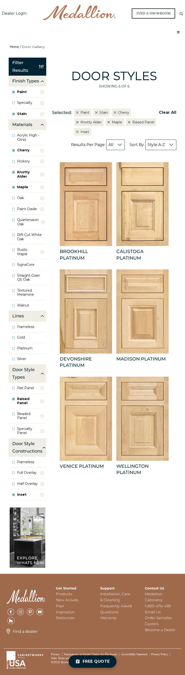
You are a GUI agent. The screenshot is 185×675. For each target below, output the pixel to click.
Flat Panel (25, 388)
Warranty (108, 617)
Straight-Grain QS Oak (28, 278)
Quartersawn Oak (28, 222)
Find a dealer (25, 631)
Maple (22, 187)
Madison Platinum (141, 359)
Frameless (25, 327)
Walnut (23, 305)
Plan (60, 606)
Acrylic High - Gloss (28, 137)
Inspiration (65, 612)
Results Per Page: (92, 144)
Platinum (25, 348)
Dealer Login (14, 13)
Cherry (23, 150)
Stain (22, 114)
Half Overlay (27, 484)
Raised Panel (23, 401)
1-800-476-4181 (158, 606)
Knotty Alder (23, 174)
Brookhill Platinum (74, 255)
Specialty (24, 103)
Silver (21, 359)
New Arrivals (67, 600)
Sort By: (147, 144)
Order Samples (158, 617)
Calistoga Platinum (130, 255)
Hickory (23, 161)
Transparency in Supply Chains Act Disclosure (90, 654)
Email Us (153, 612)
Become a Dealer (160, 630)
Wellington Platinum (132, 469)
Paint (22, 92)
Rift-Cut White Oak (29, 237)
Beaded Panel (23, 416)
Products (64, 594)
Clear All (167, 112)
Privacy (55, 654)
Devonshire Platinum (76, 362)
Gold (21, 337)
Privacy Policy (159, 654)
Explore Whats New (30, 560)
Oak (20, 198)
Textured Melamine (25, 292)
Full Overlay (27, 473)
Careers (152, 624)
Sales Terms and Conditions (67, 658)
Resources (65, 617)
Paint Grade (27, 209)
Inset (21, 495)
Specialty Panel (24, 431)
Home (14, 47)
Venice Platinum (82, 466)
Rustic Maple (22, 252)
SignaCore (25, 265)
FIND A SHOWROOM (154, 13)
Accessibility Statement (134, 654)
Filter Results (20, 66)
